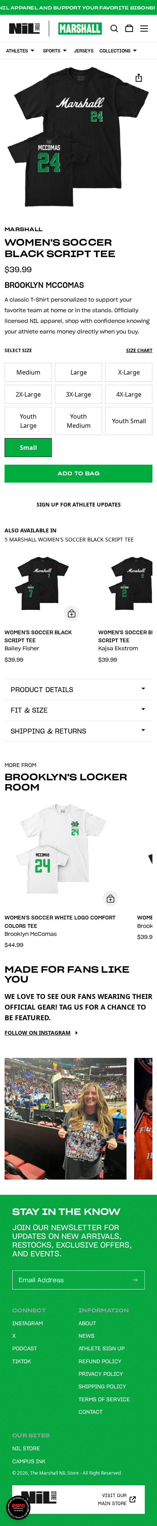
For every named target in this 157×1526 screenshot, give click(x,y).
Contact (90, 1411)
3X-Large (78, 394)
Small (28, 447)
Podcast (24, 1348)
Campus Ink (28, 1461)
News (86, 1335)
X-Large (129, 372)
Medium (28, 372)
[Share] (138, 77)
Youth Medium (79, 421)
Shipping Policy (102, 1386)
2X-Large (28, 394)
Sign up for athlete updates (79, 504)
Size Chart (139, 351)
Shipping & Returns (48, 731)
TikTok (21, 1361)
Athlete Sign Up (101, 1348)
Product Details (42, 689)
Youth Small (129, 421)
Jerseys (83, 51)
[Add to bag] (71, 613)
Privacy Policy (100, 1373)
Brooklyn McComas (44, 285)
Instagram (27, 1323)
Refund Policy (100, 1361)
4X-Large (128, 394)
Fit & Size (29, 710)
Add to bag (79, 473)
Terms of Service (104, 1399)
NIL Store (26, 1448)
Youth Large (28, 421)
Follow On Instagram (37, 1032)
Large (78, 372)
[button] (78, 137)
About (87, 1323)
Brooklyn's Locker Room (66, 782)
